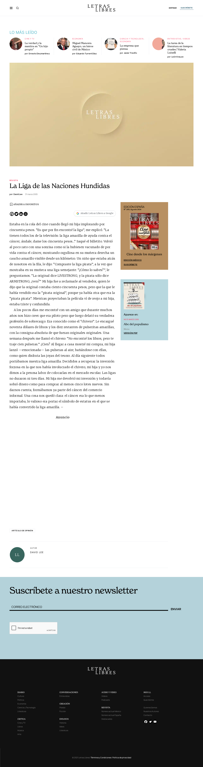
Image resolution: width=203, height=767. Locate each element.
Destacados (107, 719)
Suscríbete (130, 264)
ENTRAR (173, 8)
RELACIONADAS (52, 571)
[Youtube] (155, 722)
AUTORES (144, 571)
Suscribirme (149, 700)
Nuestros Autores (151, 711)
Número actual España (111, 715)
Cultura (20, 696)
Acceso (147, 696)
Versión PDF (131, 333)
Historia (62, 722)
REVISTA (106, 707)
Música (20, 730)
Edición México (133, 260)
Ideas (61, 726)
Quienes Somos (150, 707)
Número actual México (111, 711)
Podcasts (106, 700)
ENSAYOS (64, 719)
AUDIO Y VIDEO (109, 692)
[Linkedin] (21, 214)
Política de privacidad (121, 757)
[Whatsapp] (26, 214)
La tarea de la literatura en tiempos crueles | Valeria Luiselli (180, 47)
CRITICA (21, 719)
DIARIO (21, 692)
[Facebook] (12, 214)
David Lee (37, 552)
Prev (124, 235)
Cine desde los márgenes (144, 254)
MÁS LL (147, 692)
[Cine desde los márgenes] (144, 232)
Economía (77, 38)
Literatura (21, 711)
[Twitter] (16, 214)
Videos (186, 38)
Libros (20, 726)
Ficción (62, 711)
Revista (14, 180)
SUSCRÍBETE (187, 8)
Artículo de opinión (22, 530)
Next (164, 235)
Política (20, 700)
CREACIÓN (64, 704)
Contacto (148, 715)
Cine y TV (29, 38)
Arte (19, 734)
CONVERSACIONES (68, 692)
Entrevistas (174, 38)
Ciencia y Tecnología (132, 38)
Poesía (62, 707)
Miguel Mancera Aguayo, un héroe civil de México (82, 46)
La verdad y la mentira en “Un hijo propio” (36, 46)
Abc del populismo (136, 324)
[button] (11, 8)
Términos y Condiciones (101, 757)
